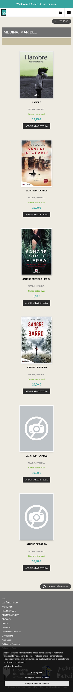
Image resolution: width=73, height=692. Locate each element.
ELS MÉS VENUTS (10, 615)
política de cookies (13, 666)
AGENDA (6, 627)
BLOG (5, 623)
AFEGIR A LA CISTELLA (36, 126)
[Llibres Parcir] (3, 13)
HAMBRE (36, 102)
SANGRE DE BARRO (36, 367)
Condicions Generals (11, 632)
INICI (4, 598)
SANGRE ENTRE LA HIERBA (36, 279)
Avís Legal (6, 640)
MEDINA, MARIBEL (36, 109)
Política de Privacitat (11, 644)
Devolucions (7, 636)
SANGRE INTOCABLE (36, 191)
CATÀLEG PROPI (10, 603)
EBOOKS (6, 619)
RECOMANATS (9, 611)
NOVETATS (7, 607)
